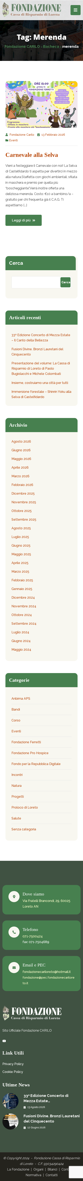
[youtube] (4, 1041)
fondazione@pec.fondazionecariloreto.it (49, 980)
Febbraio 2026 (22, 485)
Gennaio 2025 (21, 589)
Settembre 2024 (23, 623)
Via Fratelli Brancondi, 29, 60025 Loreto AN (46, 903)
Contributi (68, 1169)
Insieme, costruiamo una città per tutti (39, 383)
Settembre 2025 (23, 519)
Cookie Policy (12, 1072)
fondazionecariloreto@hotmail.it (47, 972)
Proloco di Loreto (24, 807)
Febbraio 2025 (22, 580)
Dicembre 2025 (23, 493)
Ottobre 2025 (21, 511)
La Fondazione (18, 1169)
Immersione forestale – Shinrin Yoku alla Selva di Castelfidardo (41, 394)
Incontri (17, 775)
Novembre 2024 (23, 606)
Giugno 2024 (21, 641)
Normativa (33, 1175)
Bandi (15, 709)
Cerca (16, 263)
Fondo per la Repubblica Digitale (36, 764)
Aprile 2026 (20, 467)
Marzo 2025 (20, 571)
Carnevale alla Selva (31, 154)
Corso (15, 720)
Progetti (17, 796)
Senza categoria (23, 829)
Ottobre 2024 (21, 615)
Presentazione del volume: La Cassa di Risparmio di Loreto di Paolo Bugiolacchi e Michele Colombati (40, 368)
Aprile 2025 (19, 563)
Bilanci (52, 1169)
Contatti (52, 1175)
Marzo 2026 (20, 476)
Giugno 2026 (21, 450)
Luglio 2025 (20, 537)
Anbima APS (20, 698)
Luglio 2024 (20, 632)
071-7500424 (33, 936)
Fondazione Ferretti (26, 742)
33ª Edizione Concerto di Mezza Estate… (46, 1098)
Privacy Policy (13, 1064)
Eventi (13, 140)
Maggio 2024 (21, 649)
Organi (38, 1169)
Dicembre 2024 (23, 597)
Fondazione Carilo (22, 134)
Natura (16, 786)
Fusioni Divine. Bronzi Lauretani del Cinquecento (37, 351)
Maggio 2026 (21, 459)
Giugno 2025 (20, 545)
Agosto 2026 (21, 441)
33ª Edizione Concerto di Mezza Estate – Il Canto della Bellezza (40, 337)
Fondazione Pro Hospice (30, 753)
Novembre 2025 (23, 502)
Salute (16, 818)
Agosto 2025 (21, 528)
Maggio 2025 (21, 554)
